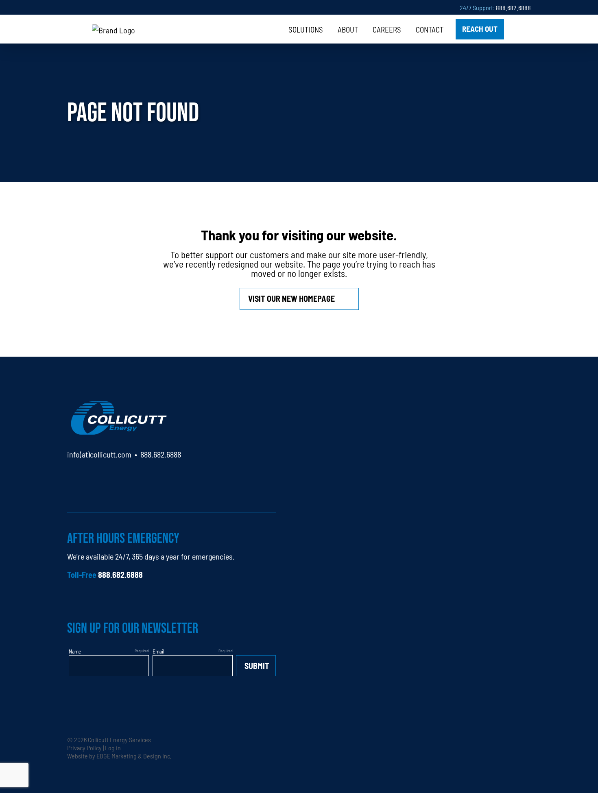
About (348, 29)
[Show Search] (521, 29)
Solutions (305, 29)
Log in (113, 747)
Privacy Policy (84, 747)
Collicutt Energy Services (119, 739)
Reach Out (480, 28)
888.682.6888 (513, 7)
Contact (429, 29)
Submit (256, 665)
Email (158, 651)
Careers (387, 29)
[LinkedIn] (73, 477)
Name (75, 651)
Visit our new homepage (291, 298)
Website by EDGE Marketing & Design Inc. (119, 756)
